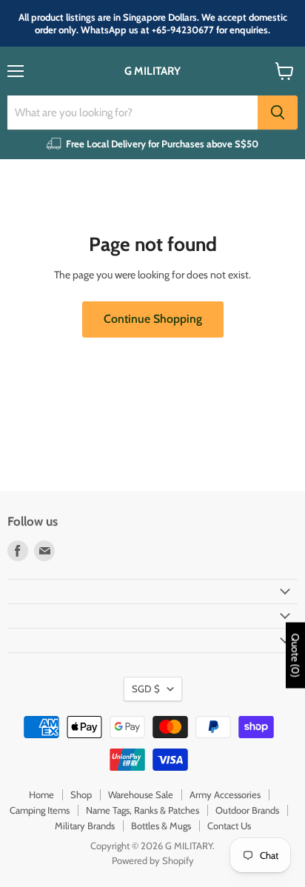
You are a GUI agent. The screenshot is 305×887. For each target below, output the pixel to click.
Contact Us (229, 825)
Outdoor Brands (247, 810)
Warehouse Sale (140, 794)
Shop (81, 794)
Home (41, 794)
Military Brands (85, 825)
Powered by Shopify (153, 860)
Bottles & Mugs (161, 825)
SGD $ (146, 688)
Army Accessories (225, 794)
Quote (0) (295, 655)
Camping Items (40, 810)
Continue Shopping (153, 319)
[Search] (278, 113)
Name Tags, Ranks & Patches (142, 810)
